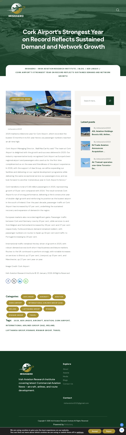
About (65, 369)
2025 (16, 320)
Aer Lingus (28, 297)
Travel (33, 315)
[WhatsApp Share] (26, 281)
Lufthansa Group (31, 309)
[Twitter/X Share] (14, 281)
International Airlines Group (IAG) (45, 303)
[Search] (110, 100)
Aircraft (44, 297)
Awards (66, 373)
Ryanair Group (16, 315)
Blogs (65, 380)
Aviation (59, 297)
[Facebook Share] (8, 281)
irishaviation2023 (15, 129)
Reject (108, 431)
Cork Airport (15, 303)
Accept (95, 431)
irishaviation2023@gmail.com (76, 403)
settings (80, 432)
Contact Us (68, 384)
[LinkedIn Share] (20, 281)
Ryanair (50, 309)
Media (65, 376)
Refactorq (68, 424)
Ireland (12, 309)
